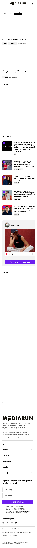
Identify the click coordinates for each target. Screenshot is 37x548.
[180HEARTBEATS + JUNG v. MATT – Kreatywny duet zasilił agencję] (7, 180)
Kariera (16, 183)
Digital (5, 43)
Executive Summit (7, 529)
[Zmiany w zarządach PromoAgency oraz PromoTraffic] (17, 59)
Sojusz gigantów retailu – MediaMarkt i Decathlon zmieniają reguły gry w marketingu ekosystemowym (24, 163)
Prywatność (9, 511)
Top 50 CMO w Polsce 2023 (10, 539)
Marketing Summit (19, 529)
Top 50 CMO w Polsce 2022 (10, 535)
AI (15, 154)
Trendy (5, 473)
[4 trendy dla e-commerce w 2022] (17, 28)
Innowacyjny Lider (25, 532)
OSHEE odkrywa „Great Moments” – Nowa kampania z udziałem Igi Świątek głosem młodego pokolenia (25, 193)
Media (5, 467)
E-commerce (13, 43)
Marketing (17, 199)
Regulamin (26, 511)
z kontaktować (19, 512)
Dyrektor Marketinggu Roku (10, 532)
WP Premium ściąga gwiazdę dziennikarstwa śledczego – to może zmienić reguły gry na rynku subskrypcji (25, 209)
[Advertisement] (18, 109)
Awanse (5, 77)
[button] (3, 3)
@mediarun (15, 225)
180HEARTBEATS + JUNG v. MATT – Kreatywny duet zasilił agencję (25, 178)
